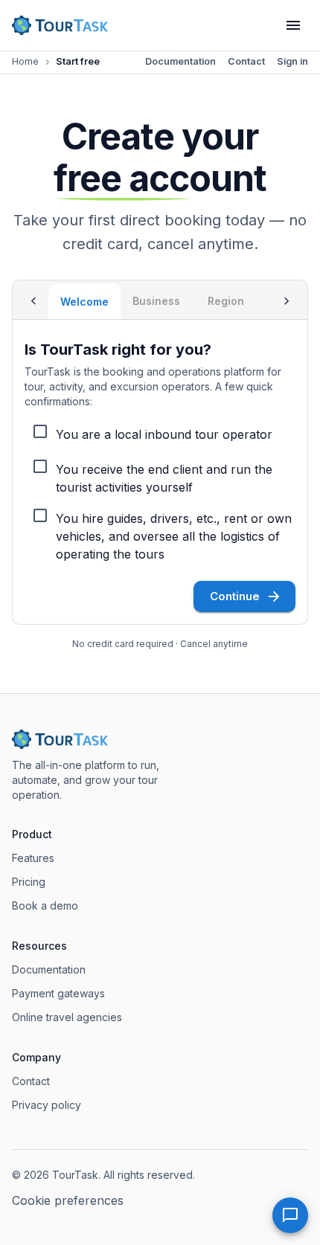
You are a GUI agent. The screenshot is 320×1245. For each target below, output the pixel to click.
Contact (246, 61)
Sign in (292, 61)
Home (25, 61)
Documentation (180, 61)
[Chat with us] (290, 1215)
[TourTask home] (60, 25)
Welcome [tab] (84, 301)
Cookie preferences (68, 1200)
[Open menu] (293, 25)
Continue (235, 596)
